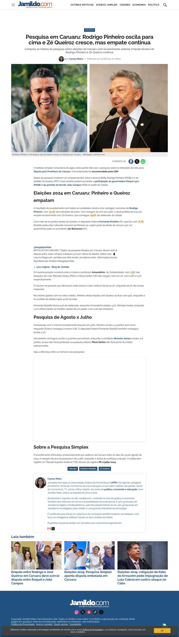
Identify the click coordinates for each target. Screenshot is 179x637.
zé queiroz (105, 469)
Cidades (125, 4)
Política (153, 4)
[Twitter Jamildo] (84, 612)
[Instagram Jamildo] (77, 612)
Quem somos (61, 624)
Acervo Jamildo (106, 4)
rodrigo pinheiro (88, 469)
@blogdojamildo (42, 247)
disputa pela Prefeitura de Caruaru (52, 171)
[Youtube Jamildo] (90, 612)
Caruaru (73, 469)
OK (162, 631)
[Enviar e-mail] (49, 528)
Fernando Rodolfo (109, 221)
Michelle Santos (122, 338)
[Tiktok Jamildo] (96, 612)
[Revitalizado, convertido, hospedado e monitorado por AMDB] (165, 625)
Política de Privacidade (23, 624)
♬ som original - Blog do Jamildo (51, 267)
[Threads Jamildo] (102, 612)
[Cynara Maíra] (53, 528)
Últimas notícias (82, 4)
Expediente (75, 624)
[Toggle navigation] (13, 5)
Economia (139, 4)
